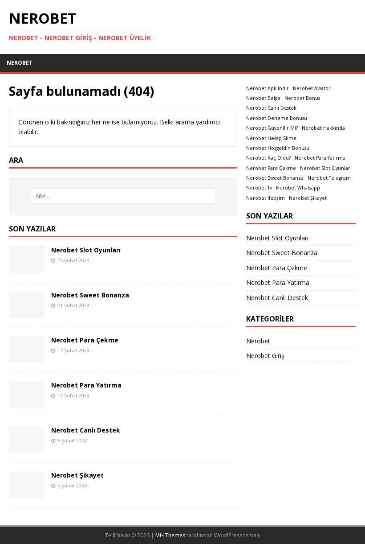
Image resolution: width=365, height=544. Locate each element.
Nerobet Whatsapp (298, 188)
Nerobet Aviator (312, 88)
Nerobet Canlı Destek (85, 430)
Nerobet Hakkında (323, 128)
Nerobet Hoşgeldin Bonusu (277, 148)
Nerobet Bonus (302, 98)
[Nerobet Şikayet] (27, 492)
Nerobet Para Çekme (84, 340)
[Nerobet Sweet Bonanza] (27, 312)
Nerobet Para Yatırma (86, 385)
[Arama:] (123, 196)
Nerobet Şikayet (77, 475)
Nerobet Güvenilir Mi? (272, 128)
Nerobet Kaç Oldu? (268, 158)
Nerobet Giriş (265, 355)
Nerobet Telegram (329, 178)
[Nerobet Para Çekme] (27, 357)
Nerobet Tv (259, 188)
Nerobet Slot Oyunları (86, 250)
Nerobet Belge (263, 98)
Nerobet (19, 62)
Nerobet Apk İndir (267, 88)
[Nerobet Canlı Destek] (27, 447)
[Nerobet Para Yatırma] (27, 402)
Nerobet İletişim (265, 198)
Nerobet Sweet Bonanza (90, 295)
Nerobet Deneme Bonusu (276, 118)
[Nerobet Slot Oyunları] (27, 267)
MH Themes (170, 535)
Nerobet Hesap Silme (271, 138)
